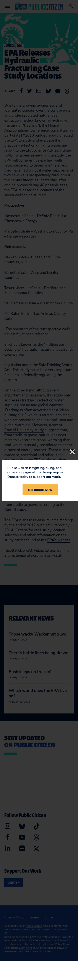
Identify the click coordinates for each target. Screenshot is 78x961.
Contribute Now (40, 489)
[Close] (72, 452)
